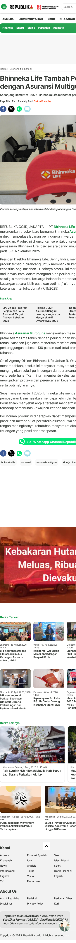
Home (3, 68)
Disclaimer (6, 903)
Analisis (31, 865)
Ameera (4, 855)
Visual (30, 876)
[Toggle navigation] (4, 7)
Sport (57, 865)
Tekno (30, 870)
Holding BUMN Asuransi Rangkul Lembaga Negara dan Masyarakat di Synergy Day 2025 (48, 314)
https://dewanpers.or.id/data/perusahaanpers (30, 923)
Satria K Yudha (42, 101)
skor (51, 18)
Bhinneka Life (64, 227)
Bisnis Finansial (63, 870)
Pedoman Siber (63, 898)
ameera (8, 18)
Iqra (29, 860)
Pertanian (44, 27)
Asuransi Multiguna (30, 333)
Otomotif (58, 27)
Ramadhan (33, 881)
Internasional (7, 870)
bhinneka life (8, 462)
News (3, 865)
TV (2, 881)
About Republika (10, 898)
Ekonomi (14, 68)
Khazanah (6, 860)
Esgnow (5, 876)
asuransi (25, 462)
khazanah (67, 18)
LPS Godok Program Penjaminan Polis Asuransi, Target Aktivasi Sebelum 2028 (15, 314)
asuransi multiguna (46, 462)
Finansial (7, 27)
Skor (56, 855)
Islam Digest (61, 860)
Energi (20, 27)
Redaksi (32, 898)
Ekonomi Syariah (31, 18)
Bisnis (31, 27)
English (58, 876)
